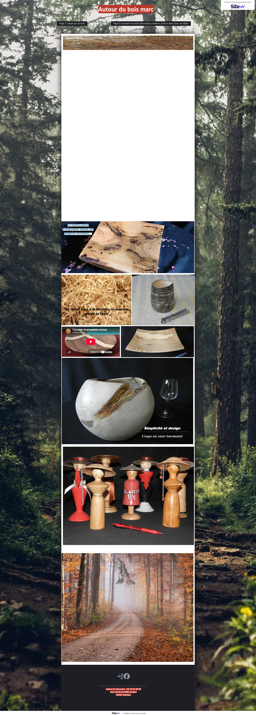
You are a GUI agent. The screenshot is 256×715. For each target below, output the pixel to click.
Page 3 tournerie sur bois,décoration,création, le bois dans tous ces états (150, 23)
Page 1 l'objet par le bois (72, 23)
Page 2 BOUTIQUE (99, 23)
